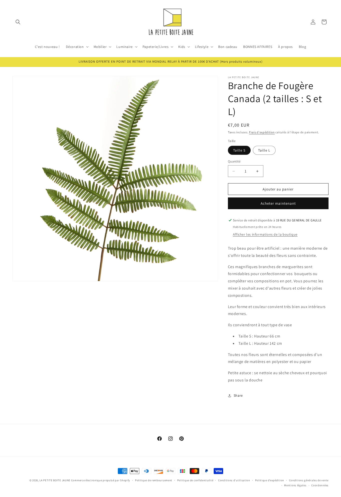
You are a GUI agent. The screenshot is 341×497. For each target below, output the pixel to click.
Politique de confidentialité (195, 480)
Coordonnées (320, 485)
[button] (17, 21)
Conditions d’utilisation (234, 480)
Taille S (239, 150)
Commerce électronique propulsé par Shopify (100, 480)
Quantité (234, 161)
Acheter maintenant (278, 203)
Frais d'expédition (262, 132)
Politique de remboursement (153, 480)
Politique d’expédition (269, 480)
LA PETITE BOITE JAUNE (54, 480)
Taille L (264, 150)
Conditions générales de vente (309, 480)
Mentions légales (295, 485)
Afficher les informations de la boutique (265, 234)
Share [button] (238, 395)
